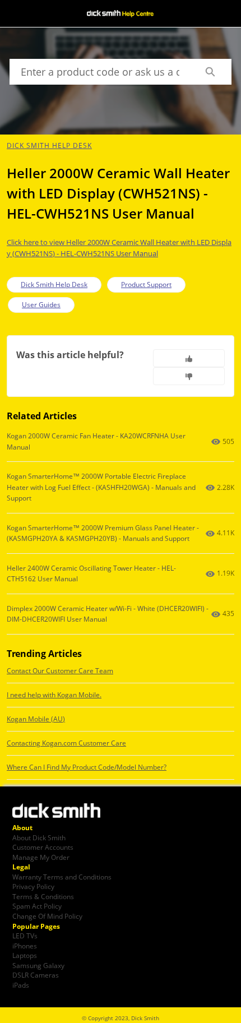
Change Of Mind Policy (47, 915)
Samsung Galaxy (38, 965)
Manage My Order (40, 857)
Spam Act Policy (37, 905)
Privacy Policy (33, 886)
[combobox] (99, 72)
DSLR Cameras (35, 974)
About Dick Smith (39, 837)
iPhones (24, 945)
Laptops (24, 955)
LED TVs (25, 935)
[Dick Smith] (62, 811)
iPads (20, 984)
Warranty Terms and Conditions (62, 876)
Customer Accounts (42, 847)
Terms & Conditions (43, 896)
